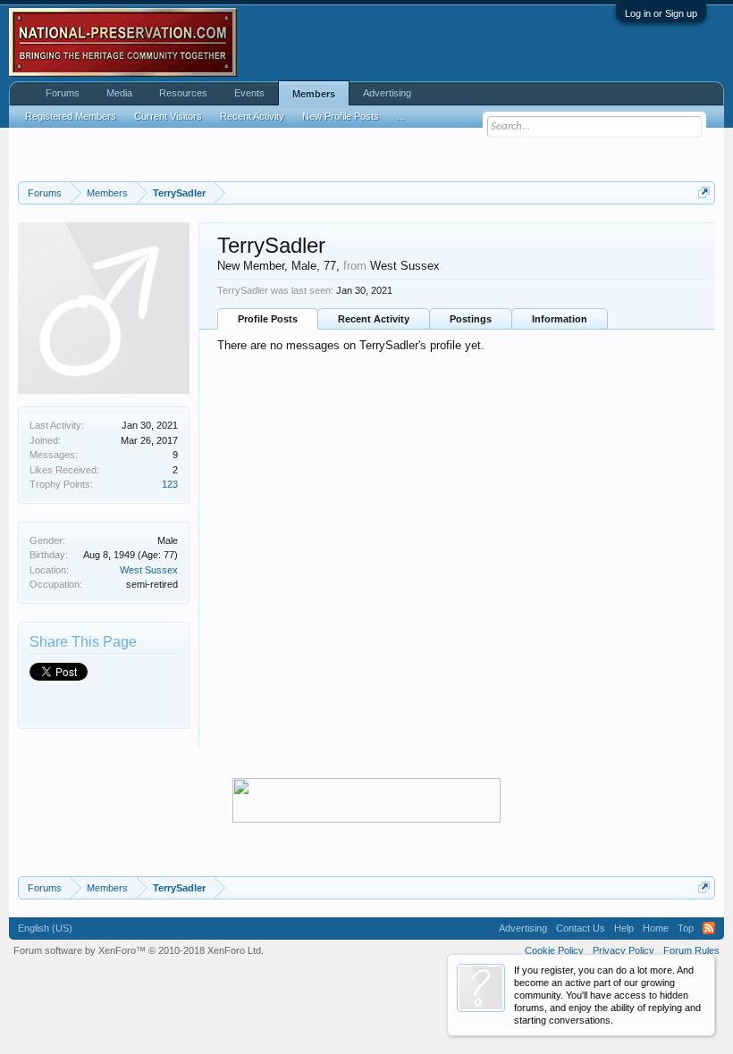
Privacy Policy (623, 950)
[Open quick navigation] (704, 192)
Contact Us (580, 928)
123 (170, 484)
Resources (183, 93)
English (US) (45, 928)
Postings (471, 319)
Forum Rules (691, 950)
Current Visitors (168, 116)
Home (656, 928)
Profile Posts (268, 319)
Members (313, 93)
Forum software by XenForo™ (138, 950)
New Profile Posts (340, 116)
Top (686, 928)
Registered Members (70, 116)
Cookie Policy (554, 950)
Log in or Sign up (661, 13)
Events (249, 93)
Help (624, 928)
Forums (63, 93)
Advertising (387, 93)
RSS (709, 928)
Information (559, 319)
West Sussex (149, 570)
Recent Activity (373, 319)
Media (119, 93)
